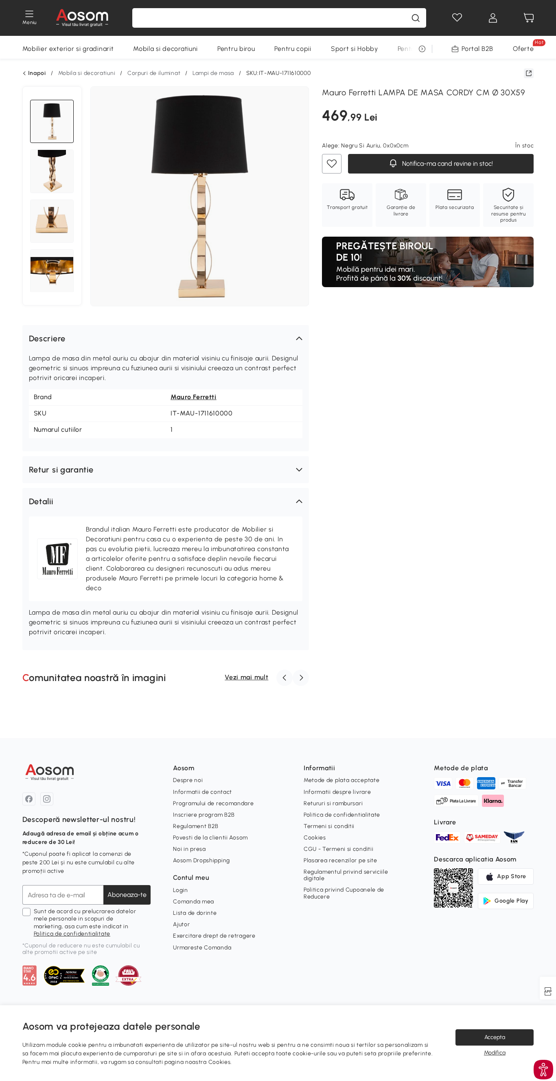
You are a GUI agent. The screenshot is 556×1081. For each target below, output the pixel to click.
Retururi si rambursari (333, 803)
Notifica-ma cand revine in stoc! (447, 164)
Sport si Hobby (354, 49)
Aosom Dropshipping (201, 860)
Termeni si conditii (329, 826)
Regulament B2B (196, 826)
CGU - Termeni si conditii (339, 849)
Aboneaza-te (127, 895)
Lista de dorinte (195, 913)
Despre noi (188, 780)
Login (180, 890)
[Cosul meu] (529, 18)
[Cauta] (415, 18)
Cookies (315, 837)
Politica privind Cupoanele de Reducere (344, 893)
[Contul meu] (493, 18)
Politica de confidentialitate (72, 933)
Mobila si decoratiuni (165, 49)
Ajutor (181, 924)
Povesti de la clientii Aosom (210, 837)
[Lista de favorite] (457, 18)
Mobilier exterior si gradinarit (68, 49)
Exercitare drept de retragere (214, 935)
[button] (165, 338)
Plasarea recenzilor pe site (340, 860)
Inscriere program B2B (204, 814)
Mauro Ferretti (194, 397)
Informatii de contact (202, 792)
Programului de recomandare (213, 803)
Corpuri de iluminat (153, 73)
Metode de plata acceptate (342, 780)
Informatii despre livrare (337, 792)
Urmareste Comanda (202, 947)
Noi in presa (189, 849)
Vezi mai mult (246, 677)
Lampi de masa (213, 73)
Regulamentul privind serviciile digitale (346, 875)
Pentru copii (292, 49)
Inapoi (37, 73)
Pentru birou (236, 49)
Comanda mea (193, 901)
